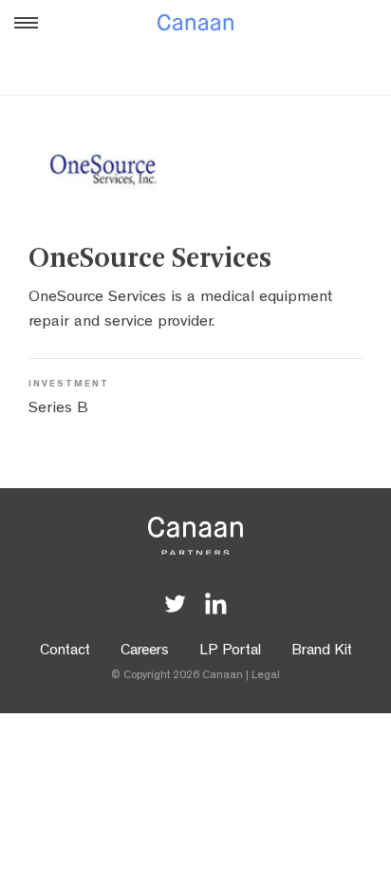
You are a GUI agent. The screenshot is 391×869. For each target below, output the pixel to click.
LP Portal (230, 651)
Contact (65, 651)
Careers (145, 651)
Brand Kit (321, 651)
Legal (265, 676)
